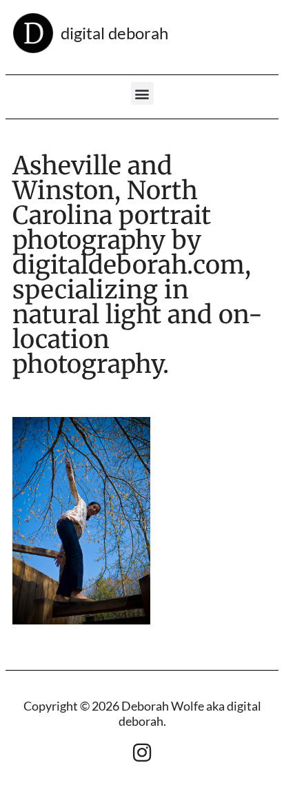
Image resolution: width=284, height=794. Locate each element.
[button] (142, 93)
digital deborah (114, 33)
